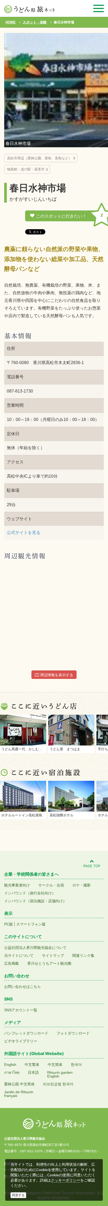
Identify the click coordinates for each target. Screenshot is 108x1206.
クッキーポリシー (65, 1180)
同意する (18, 1195)
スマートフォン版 (31, 924)
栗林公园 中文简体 (19, 1084)
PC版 (8, 924)
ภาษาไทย (11, 1072)
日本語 (33, 1072)
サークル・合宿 (51, 885)
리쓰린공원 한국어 (58, 1084)
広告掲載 (11, 963)
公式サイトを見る (23, 532)
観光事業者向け (17, 885)
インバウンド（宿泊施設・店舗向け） (35, 901)
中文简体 (55, 1064)
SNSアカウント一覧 (20, 1010)
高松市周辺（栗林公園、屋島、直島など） (39, 158)
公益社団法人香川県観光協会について (35, 947)
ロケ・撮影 (81, 885)
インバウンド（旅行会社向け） (30, 893)
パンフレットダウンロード (26, 1033)
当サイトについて (19, 955)
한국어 (76, 1064)
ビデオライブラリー (20, 1041)
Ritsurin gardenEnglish (60, 1074)
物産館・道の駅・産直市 (26, 169)
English (10, 1064)
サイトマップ (53, 955)
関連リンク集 (83, 955)
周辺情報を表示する (56, 675)
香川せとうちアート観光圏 (49, 963)
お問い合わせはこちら (22, 986)
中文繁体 (32, 1064)
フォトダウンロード (73, 1033)
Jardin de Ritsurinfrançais (18, 1094)
